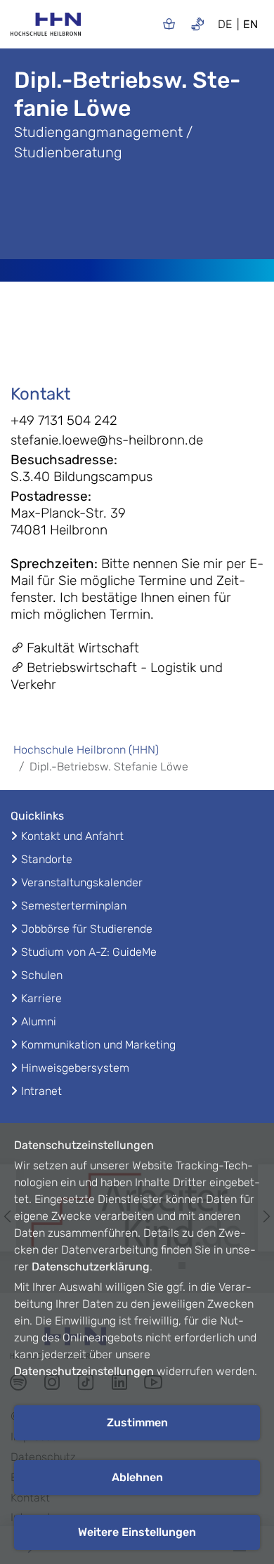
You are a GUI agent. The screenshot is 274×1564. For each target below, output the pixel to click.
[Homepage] (46, 28)
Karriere (41, 998)
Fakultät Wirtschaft (83, 648)
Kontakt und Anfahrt (72, 836)
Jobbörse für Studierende (86, 928)
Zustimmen (137, 1422)
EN (250, 24)
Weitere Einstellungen (137, 1532)
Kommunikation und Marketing (98, 1044)
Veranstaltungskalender (82, 882)
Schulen (42, 975)
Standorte (46, 859)
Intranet (41, 1091)
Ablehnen (137, 1477)
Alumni (38, 1021)
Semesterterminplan (73, 905)
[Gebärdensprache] (197, 23)
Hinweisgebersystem (75, 1068)
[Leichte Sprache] (169, 23)
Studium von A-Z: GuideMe (89, 952)
